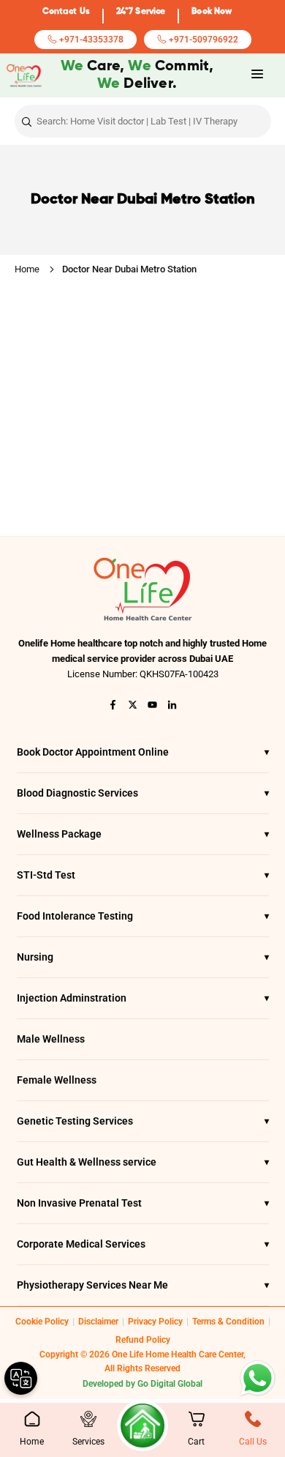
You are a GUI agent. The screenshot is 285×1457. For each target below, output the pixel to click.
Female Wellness (56, 1080)
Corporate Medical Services (143, 1244)
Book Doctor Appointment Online (143, 752)
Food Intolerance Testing (143, 916)
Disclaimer (98, 1321)
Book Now (211, 11)
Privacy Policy (155, 1321)
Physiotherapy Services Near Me (143, 1285)
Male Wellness (51, 1039)
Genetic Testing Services (143, 1121)
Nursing (143, 957)
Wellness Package (143, 834)
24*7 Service (140, 11)
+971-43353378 (90, 39)
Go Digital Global (169, 1384)
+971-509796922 (202, 39)
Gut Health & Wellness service (143, 1162)
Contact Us (66, 11)
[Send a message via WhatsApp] (258, 1378)
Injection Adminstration (143, 998)
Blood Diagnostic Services (143, 793)
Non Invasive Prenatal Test (143, 1203)
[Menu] (257, 74)
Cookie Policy (42, 1321)
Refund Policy (142, 1340)
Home (27, 269)
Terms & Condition (228, 1321)
